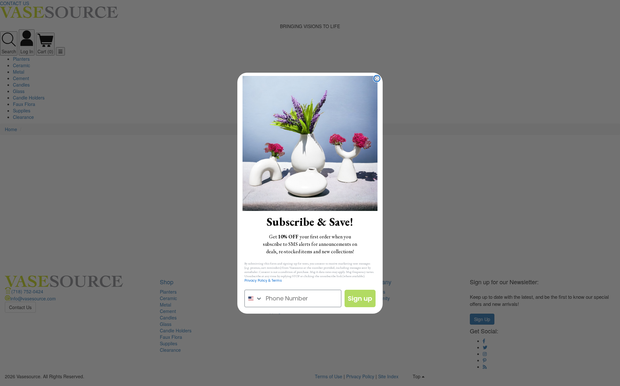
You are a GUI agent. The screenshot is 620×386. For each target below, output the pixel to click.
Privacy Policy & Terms (263, 280)
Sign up (360, 298)
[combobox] (254, 298)
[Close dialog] (377, 78)
